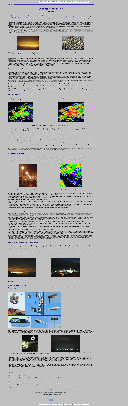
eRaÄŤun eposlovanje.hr (67, 1)
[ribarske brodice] (65, 351)
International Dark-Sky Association (42, 88)
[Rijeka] (22, 276)
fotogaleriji (31, 252)
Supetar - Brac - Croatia (59, 1)
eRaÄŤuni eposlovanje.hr (46, 404)
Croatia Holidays (81, 1)
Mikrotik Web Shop (75, 1)
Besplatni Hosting (43, 1)
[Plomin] (30, 351)
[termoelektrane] (65, 276)
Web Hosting (48, 1)
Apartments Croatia (83, 404)
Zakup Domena (53, 1)
